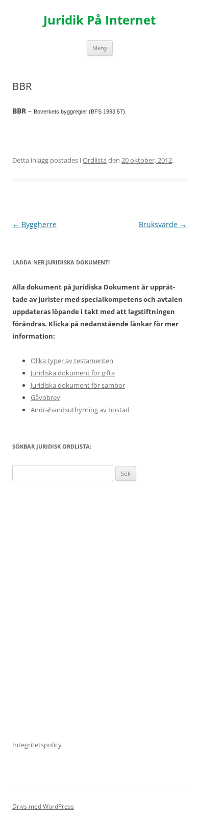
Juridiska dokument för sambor (78, 385)
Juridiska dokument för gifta (73, 372)
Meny (99, 48)
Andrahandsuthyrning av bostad (80, 409)
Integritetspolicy (37, 744)
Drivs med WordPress (43, 806)
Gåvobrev (45, 397)
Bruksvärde (163, 224)
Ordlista (95, 160)
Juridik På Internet (99, 20)
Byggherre (34, 224)
